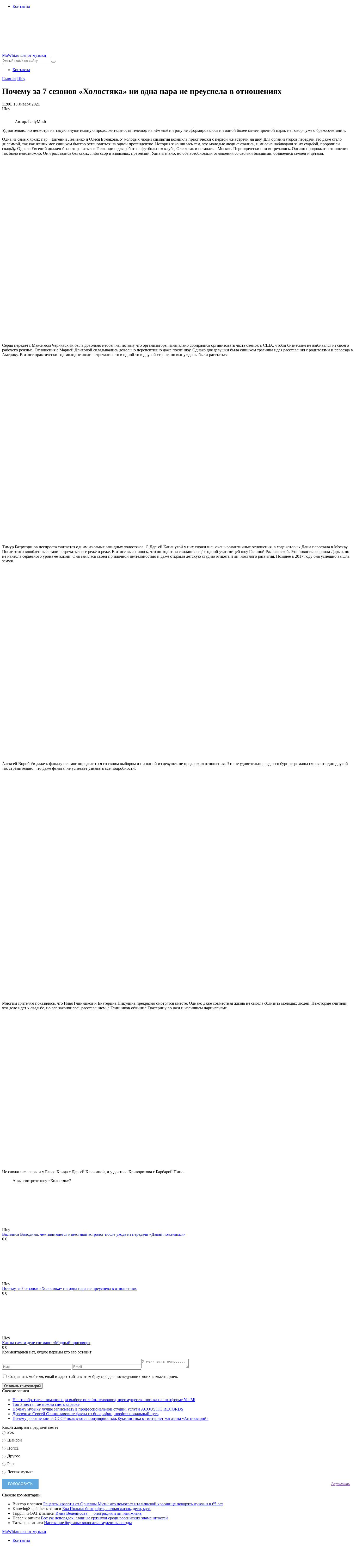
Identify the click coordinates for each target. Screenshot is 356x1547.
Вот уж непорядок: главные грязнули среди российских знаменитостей (104, 1518)
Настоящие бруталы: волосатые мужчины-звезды (88, 1522)
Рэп (10, 1464)
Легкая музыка (20, 1472)
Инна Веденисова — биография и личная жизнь (99, 1513)
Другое (13, 1456)
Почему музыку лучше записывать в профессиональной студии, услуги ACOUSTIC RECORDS (98, 1409)
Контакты (21, 6)
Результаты (340, 1484)
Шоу (21, 78)
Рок (10, 1432)
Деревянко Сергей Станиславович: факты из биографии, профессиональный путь (85, 1414)
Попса (12, 1448)
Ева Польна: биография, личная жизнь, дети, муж (106, 1508)
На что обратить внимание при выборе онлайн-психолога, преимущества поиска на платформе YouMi (104, 1399)
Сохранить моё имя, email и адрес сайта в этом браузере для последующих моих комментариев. (93, 1376)
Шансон (14, 1440)
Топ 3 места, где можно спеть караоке (46, 1404)
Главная (9, 78)
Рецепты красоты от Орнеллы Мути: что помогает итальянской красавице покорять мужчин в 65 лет (133, 1504)
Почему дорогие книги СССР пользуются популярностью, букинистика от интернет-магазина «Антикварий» (110, 1418)
